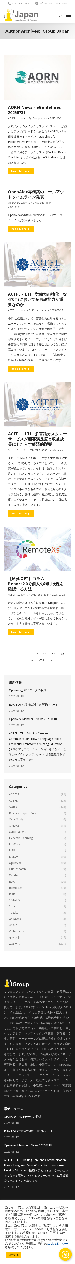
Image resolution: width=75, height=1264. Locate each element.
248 (41, 660)
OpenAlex (13, 202)
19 (53, 654)
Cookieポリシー (57, 1243)
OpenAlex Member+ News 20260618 (33, 719)
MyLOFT (12, 594)
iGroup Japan (55, 31)
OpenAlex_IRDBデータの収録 (27, 690)
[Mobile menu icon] (68, 15)
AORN (11, 118)
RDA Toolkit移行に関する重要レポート (33, 704)
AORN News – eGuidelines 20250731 (34, 109)
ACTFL (11, 310)
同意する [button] (13, 1255)
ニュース (21, 118)
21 (24, 660)
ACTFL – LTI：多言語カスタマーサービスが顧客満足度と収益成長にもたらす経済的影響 (37, 439)
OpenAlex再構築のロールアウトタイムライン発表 (36, 194)
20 (62, 654)
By (38, 118)
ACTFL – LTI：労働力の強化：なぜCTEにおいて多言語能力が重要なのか (37, 299)
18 (44, 654)
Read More (19, 171)
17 (36, 654)
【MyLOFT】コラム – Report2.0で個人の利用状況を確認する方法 (36, 584)
